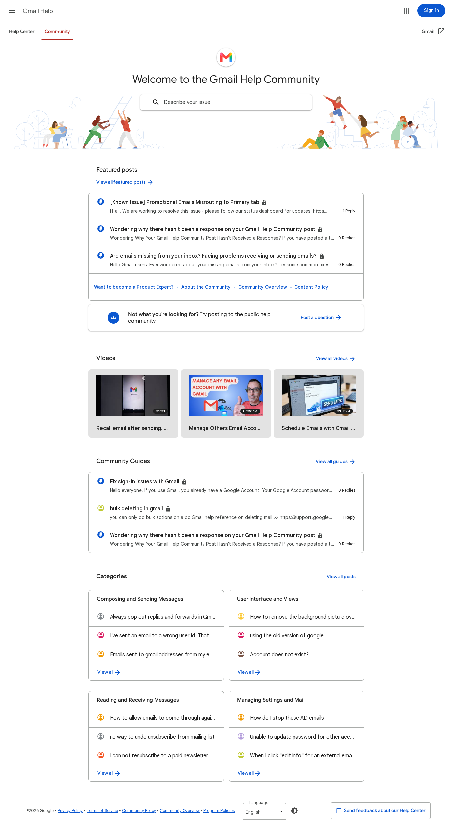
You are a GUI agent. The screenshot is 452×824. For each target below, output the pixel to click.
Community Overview (262, 287)
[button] (12, 11)
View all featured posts (121, 182)
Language (258, 802)
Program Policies (219, 810)
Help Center (22, 31)
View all (105, 672)
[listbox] (264, 811)
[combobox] (226, 102)
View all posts (341, 576)
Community (57, 31)
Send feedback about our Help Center (384, 810)
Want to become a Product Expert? (134, 287)
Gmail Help (38, 11)
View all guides (332, 461)
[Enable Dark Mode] (294, 811)
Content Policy (311, 287)
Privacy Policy (70, 810)
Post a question (318, 317)
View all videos (332, 358)
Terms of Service (102, 810)
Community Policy (139, 810)
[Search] (156, 102)
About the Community (206, 287)
